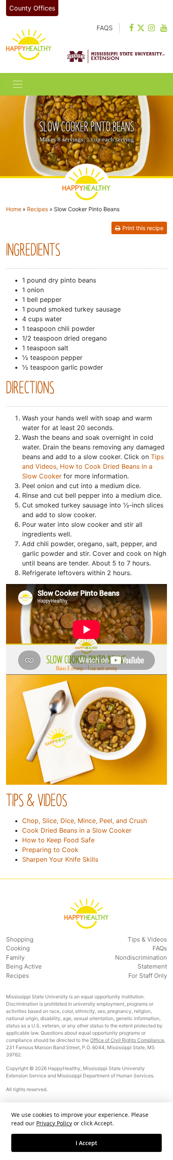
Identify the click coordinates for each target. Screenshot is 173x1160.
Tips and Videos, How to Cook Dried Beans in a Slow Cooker (93, 466)
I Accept (86, 1143)
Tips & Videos (147, 939)
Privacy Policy (54, 1123)
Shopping (19, 939)
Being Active (24, 966)
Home (13, 209)
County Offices (32, 8)
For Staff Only (147, 975)
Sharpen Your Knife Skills (60, 859)
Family (15, 957)
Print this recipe (142, 228)
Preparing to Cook (50, 850)
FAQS (105, 28)
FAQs (159, 948)
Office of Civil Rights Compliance (127, 1040)
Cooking (18, 948)
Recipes (37, 209)
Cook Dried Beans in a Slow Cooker (77, 830)
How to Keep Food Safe (58, 840)
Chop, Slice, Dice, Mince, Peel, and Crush (84, 821)
